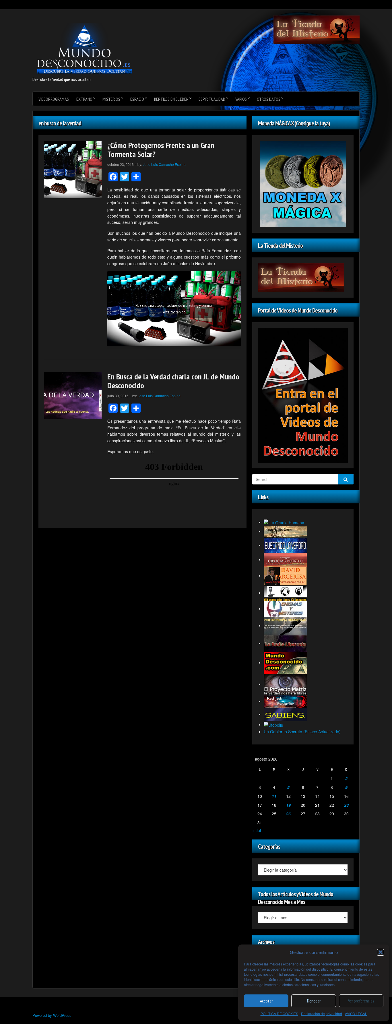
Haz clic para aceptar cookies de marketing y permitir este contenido (174, 309)
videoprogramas (53, 99)
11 (274, 796)
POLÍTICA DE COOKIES (279, 1013)
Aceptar (266, 1001)
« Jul (256, 830)
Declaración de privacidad (321, 1013)
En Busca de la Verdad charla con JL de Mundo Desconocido (173, 381)
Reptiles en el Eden (171, 99)
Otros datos (268, 99)
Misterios (111, 99)
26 (288, 814)
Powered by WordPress (51, 1015)
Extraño (84, 99)
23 (346, 805)
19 (288, 805)
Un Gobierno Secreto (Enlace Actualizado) (302, 731)
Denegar (314, 1001)
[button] (380, 952)
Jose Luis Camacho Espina (164, 164)
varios (241, 99)
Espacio (137, 99)
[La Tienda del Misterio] (316, 29)
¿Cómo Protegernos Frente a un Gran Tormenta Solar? (160, 149)
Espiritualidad (212, 99)
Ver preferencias (361, 1001)
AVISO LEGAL (356, 1013)
